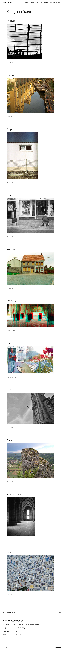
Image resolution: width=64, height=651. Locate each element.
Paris (9, 552)
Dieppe (11, 129)
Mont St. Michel (15, 494)
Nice (9, 195)
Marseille (12, 301)
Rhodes (11, 249)
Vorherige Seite (9, 612)
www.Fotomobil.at (9, 3)
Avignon (11, 20)
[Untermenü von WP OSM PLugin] (60, 2)
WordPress (58, 647)
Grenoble (12, 343)
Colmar (11, 75)
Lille (9, 390)
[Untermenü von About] (48, 2)
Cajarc (10, 440)
